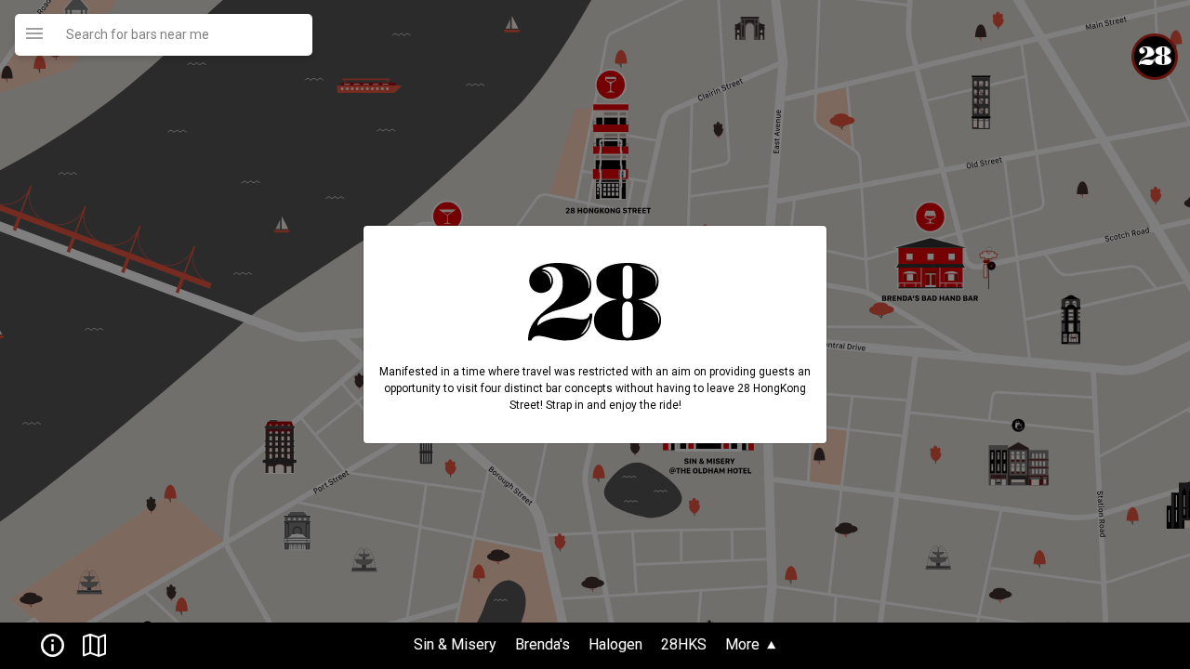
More (744, 644)
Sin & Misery (457, 644)
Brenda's (542, 644)
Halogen (617, 644)
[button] (47, 644)
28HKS (685, 644)
